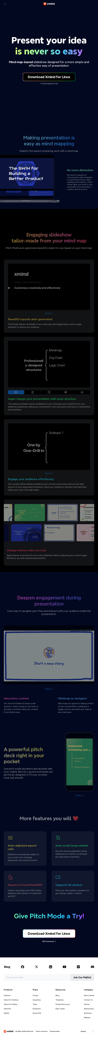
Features (7, 995)
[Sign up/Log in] (93, 4)
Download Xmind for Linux (49, 77)
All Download (48, 941)
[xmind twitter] (36, 967)
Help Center (60, 1009)
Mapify (6, 1013)
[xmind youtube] (64, 967)
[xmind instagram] (78, 967)
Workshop (88, 1013)
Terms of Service (42, 1031)
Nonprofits (37, 1013)
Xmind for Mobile (10, 1004)
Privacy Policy (55, 1031)
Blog (57, 995)
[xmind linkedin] (50, 967)
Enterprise (37, 1009)
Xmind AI (7, 1009)
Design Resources (63, 1004)
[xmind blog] (7, 967)
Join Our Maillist (82, 977)
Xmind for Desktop (11, 1000)
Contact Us (88, 1000)
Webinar (87, 1017)
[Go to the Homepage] (49, 4)
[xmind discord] (92, 967)
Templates (60, 1000)
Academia (37, 1000)
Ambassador (89, 1009)
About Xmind (89, 995)
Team (35, 1004)
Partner (87, 1004)
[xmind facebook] (22, 967)
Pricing (35, 995)
